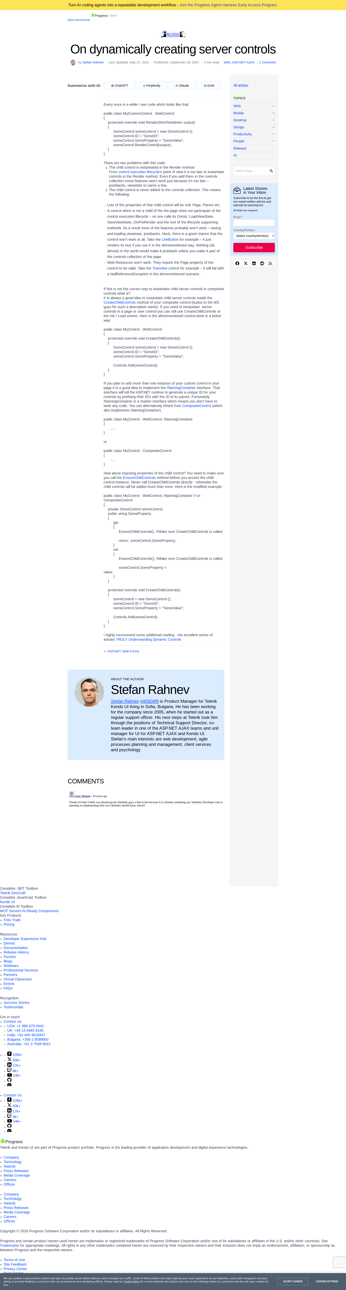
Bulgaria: (27, 1039)
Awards (9, 1166)
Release (239, 148)
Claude (184, 85)
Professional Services (21, 970)
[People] (254, 141)
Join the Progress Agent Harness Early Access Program (228, 5)
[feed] (271, 263)
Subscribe (254, 247)
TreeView (159, 268)
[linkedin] (254, 263)
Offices (9, 1184)
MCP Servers (10, 911)
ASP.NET (114, 651)
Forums (10, 957)
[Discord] (9, 1085)
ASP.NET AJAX (243, 62)
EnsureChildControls (140, 478)
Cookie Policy (131, 1281)
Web (227, 62)
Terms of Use (14, 1260)
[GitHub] (9, 1081)
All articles (240, 85)
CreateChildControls (120, 302)
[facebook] (237, 263)
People (238, 141)
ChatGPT (121, 85)
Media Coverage (17, 1175)
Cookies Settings (327, 1281)
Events (9, 984)
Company (11, 1157)
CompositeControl (197, 406)
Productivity (242, 134)
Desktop (240, 120)
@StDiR (149, 701)
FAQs (8, 988)
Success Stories (16, 1003)
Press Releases (16, 1171)
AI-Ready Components (40, 911)
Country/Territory (243, 230)
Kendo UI (7, 902)
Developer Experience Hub (25, 939)
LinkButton (171, 239)
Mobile (238, 113)
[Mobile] (254, 113)
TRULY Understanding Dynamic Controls (148, 639)
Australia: (28, 1044)
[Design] (254, 127)
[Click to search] (271, 171)
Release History (16, 952)
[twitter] (246, 263)
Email (237, 217)
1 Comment (267, 62)
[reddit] (262, 263)
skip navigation (79, 20)
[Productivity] (254, 134)
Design (238, 127)
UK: (25, 1030)
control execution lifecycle (139, 172)
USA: (25, 1026)
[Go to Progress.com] (11, 1143)
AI (235, 155)
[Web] (254, 106)
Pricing (9, 924)
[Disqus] (146, 835)
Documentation (16, 948)
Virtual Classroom (18, 979)
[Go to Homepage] (104, 20)
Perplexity (153, 85)
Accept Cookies (293, 1281)
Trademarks (9, 1245)
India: (26, 1035)
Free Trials (12, 920)
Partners (10, 975)
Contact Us (12, 1021)
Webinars (11, 966)
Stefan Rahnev (93, 62)
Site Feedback (15, 1264)
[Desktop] (254, 120)
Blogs (8, 961)
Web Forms (130, 651)
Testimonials (13, 1007)
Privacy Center (15, 1269)
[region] (173, 1281)
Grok (210, 85)
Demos (9, 943)
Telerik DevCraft (13, 893)
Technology (13, 1162)
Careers (10, 1180)
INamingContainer (182, 388)
